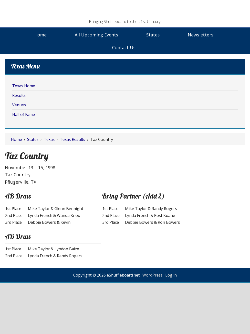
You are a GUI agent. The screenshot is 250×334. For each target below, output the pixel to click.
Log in (171, 275)
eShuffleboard (125, 11)
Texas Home (23, 86)
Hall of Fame (23, 114)
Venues (19, 105)
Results (19, 95)
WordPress (152, 275)
